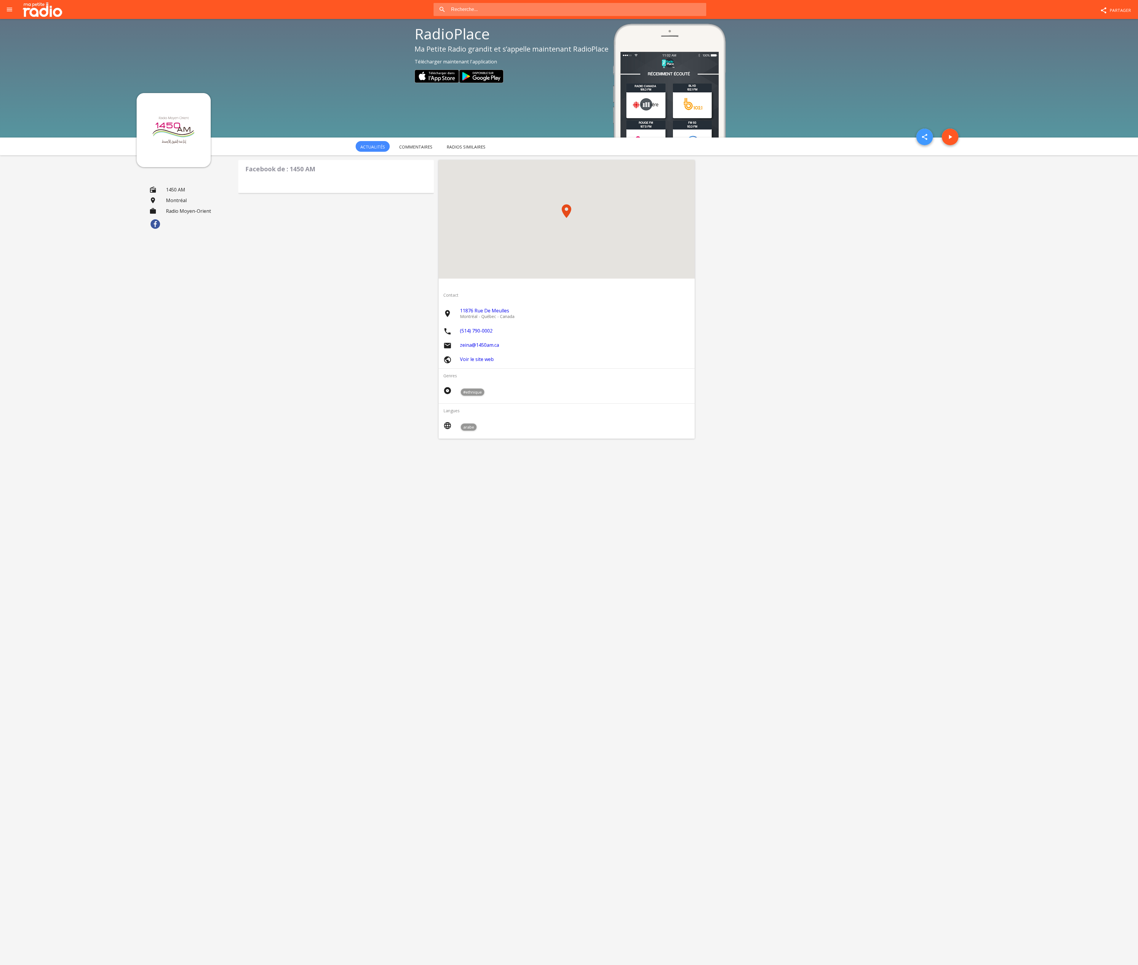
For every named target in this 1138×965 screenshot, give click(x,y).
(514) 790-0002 (476, 330)
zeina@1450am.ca (479, 345)
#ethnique (472, 392)
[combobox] (578, 9)
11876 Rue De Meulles (484, 310)
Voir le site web (477, 359)
